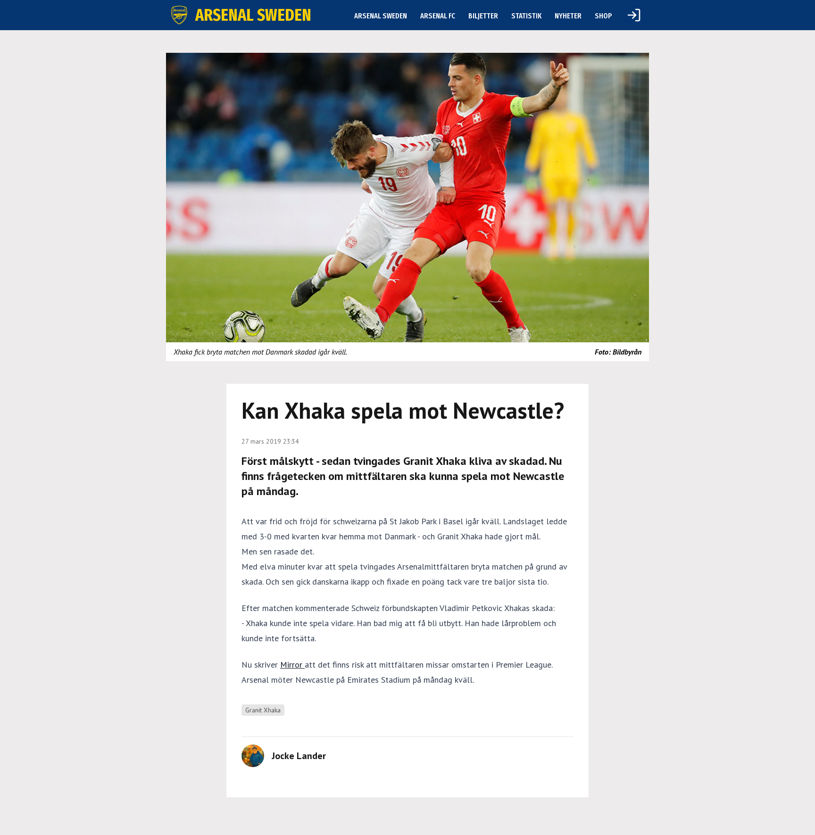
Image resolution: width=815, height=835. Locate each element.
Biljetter (483, 15)
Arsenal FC (437, 15)
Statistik (526, 15)
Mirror (292, 664)
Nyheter (568, 15)
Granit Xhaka (263, 710)
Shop (603, 15)
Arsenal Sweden (380, 15)
